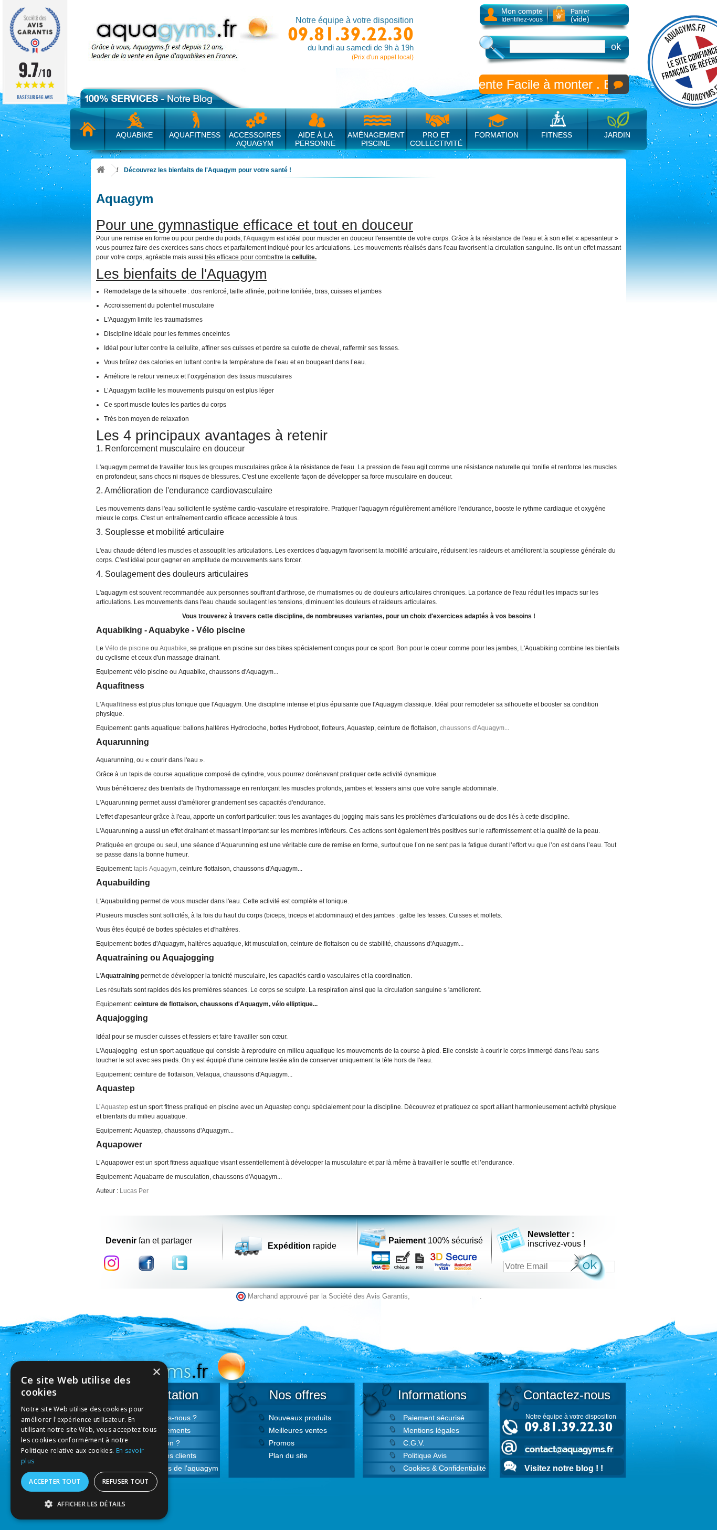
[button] (89, 1504)
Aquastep (115, 1107)
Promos (281, 1443)
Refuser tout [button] (125, 1481)
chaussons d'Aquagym (472, 728)
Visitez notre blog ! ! (563, 1468)
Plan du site (288, 1455)
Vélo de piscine (127, 648)
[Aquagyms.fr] (185, 38)
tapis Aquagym (155, 868)
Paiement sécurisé (434, 1417)
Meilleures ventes (298, 1430)
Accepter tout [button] (54, 1481)
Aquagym (260, 238)
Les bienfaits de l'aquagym (174, 1468)
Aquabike (173, 648)
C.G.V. (414, 1443)
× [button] (156, 1372)
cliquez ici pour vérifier (446, 1296)
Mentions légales (431, 1430)
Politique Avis (425, 1455)
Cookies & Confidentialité (444, 1468)
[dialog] (89, 1440)
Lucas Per (134, 1191)
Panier (580, 15)
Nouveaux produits (300, 1417)
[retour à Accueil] (101, 170)
